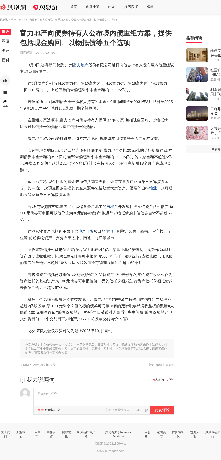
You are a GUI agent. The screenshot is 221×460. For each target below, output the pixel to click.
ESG (111, 7)
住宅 (109, 231)
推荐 (5, 31)
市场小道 (92, 7)
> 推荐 (12, 19)
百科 (5, 60)
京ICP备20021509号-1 (110, 443)
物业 (153, 188)
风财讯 (4, 19)
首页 (73, 7)
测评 (5, 50)
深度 (5, 41)
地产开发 (86, 231)
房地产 (112, 206)
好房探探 (131, 7)
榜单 (150, 7)
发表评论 (162, 410)
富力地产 (80, 65)
